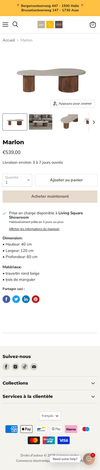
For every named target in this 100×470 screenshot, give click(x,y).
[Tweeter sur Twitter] (16, 299)
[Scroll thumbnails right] (93, 122)
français (47, 415)
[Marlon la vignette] (15, 122)
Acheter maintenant (50, 196)
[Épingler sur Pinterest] (35, 299)
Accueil (9, 40)
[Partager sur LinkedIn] (26, 299)
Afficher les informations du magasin (34, 229)
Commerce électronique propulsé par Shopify (50, 460)
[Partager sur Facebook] (6, 299)
